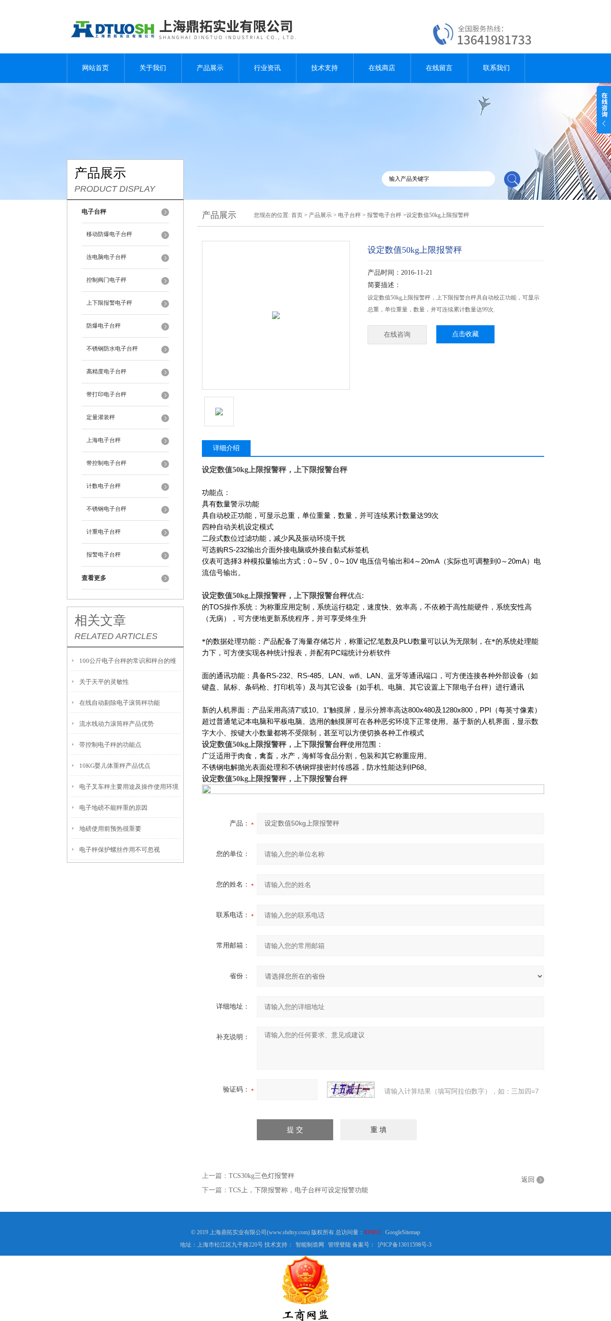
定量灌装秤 (100, 417)
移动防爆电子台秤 (109, 234)
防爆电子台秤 (103, 325)
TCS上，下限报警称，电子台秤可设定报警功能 (298, 1190)
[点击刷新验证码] (351, 1090)
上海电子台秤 (103, 440)
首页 (297, 215)
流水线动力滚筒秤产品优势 (116, 723)
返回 (528, 1179)
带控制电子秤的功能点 (110, 744)
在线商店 (382, 68)
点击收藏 (465, 334)
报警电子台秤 (103, 554)
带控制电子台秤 (106, 463)
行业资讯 (267, 68)
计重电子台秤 (103, 531)
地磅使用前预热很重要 (110, 828)
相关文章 (100, 620)
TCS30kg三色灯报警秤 (262, 1175)
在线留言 (439, 68)
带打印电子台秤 (106, 394)
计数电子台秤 (103, 486)
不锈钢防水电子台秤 (112, 348)
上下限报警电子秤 (109, 302)
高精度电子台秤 (106, 371)
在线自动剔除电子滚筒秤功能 (119, 702)
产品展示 (210, 68)
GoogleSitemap (402, 1232)
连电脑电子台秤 (106, 257)
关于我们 (152, 68)
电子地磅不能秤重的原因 (113, 807)
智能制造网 (309, 1244)
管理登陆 (339, 1244)
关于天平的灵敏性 (104, 681)
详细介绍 (226, 448)
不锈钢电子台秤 (106, 509)
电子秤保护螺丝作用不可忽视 (119, 849)
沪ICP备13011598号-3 (405, 1244)
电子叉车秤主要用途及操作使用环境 (129, 786)
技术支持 (324, 68)
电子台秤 (349, 215)
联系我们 (496, 68)
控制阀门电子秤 (106, 280)
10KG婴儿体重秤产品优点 (114, 765)
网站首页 (95, 68)
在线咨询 (397, 334)
